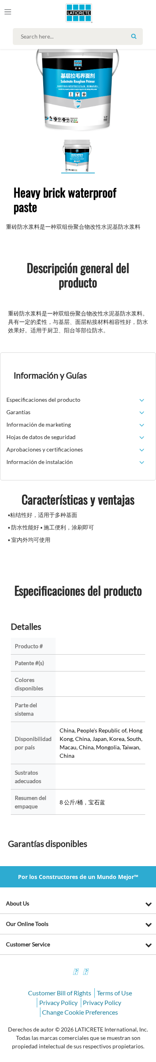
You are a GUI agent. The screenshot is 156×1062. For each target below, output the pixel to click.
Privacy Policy (58, 1002)
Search (133, 36)
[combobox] (80, 36)
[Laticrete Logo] (67, 12)
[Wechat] (85, 972)
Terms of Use (114, 993)
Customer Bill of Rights (59, 993)
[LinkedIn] (75, 972)
